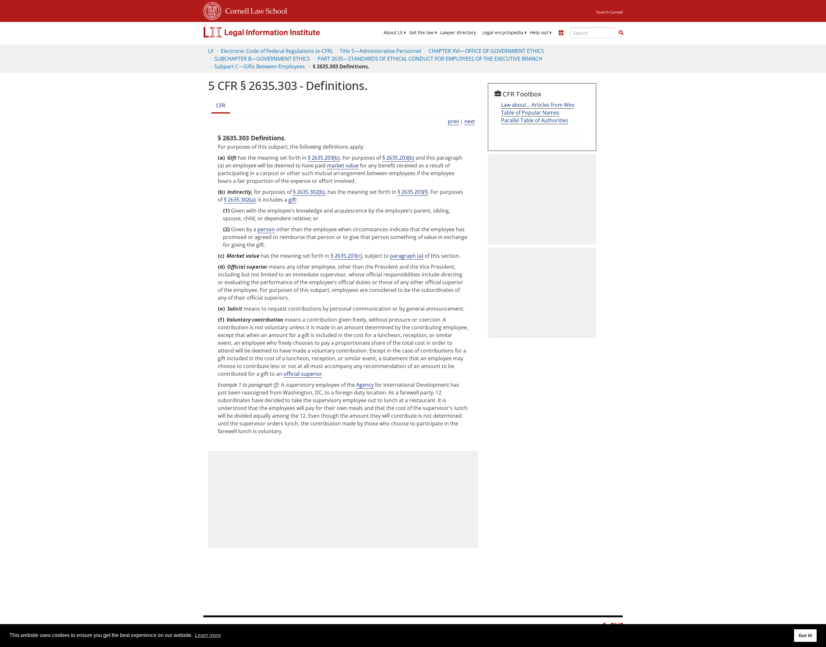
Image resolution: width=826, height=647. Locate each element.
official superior (303, 373)
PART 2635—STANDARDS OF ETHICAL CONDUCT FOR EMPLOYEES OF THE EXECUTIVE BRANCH (429, 58)
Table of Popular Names (530, 112)
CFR (220, 105)
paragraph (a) (406, 255)
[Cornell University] (212, 10)
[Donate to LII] (561, 32)
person (266, 229)
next (469, 121)
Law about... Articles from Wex (537, 104)
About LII (393, 32)
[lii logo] (276, 32)
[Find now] (621, 33)
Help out (539, 32)
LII (210, 51)
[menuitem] (393, 32)
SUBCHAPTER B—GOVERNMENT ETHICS (262, 58)
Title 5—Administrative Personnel (380, 51)
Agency (365, 384)
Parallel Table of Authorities (534, 120)
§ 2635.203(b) (324, 157)
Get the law (421, 32)
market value (342, 165)
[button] (621, 32)
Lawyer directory (458, 32)
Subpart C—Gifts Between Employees (259, 66)
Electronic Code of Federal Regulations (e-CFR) (276, 51)
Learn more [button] (208, 635)
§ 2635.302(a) (240, 199)
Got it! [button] (805, 635)
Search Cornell (609, 12)
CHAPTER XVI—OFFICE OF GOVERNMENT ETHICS (486, 51)
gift (292, 199)
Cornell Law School (254, 10)
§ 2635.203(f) (413, 191)
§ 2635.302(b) (309, 191)
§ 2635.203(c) (346, 255)
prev (453, 121)
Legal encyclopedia (502, 32)
